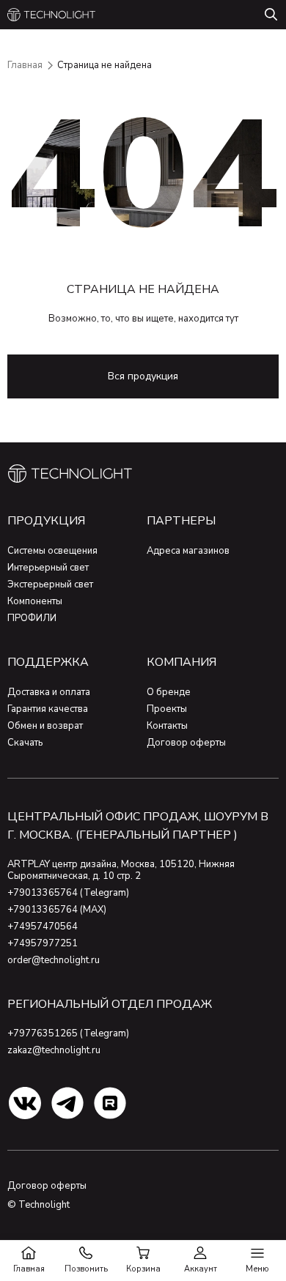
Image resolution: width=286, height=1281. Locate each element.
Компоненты (34, 601)
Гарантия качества (47, 709)
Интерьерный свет (48, 567)
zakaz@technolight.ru (53, 1050)
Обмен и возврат (45, 725)
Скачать (25, 742)
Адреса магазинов (188, 550)
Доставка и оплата (48, 692)
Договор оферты (186, 742)
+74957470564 (42, 926)
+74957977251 (42, 943)
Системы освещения (52, 550)
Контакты (167, 725)
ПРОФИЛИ (31, 618)
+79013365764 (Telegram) (68, 892)
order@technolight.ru (53, 960)
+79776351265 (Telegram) (68, 1033)
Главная (25, 65)
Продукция (46, 521)
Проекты (167, 709)
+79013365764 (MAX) (56, 909)
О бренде (169, 692)
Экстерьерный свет (50, 584)
